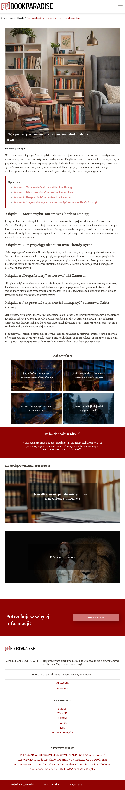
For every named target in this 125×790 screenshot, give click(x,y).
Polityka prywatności (22, 784)
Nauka (62, 723)
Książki (20, 18)
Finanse (62, 713)
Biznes (62, 709)
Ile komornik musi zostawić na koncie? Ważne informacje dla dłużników (62, 764)
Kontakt (62, 688)
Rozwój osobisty (62, 732)
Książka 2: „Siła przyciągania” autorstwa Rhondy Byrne (44, 192)
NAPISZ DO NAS (96, 617)
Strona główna (8, 18)
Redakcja (62, 683)
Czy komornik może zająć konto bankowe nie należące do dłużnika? (62, 760)
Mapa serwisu (52, 784)
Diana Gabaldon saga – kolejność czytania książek (62, 769)
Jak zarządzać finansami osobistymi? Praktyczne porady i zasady (62, 755)
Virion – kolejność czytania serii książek (36, 408)
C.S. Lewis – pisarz (62, 557)
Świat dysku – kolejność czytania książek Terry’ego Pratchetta (36, 375)
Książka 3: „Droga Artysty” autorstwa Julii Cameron (42, 197)
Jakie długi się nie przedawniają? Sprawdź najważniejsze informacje (62, 496)
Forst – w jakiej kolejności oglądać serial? (88, 408)
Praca (62, 727)
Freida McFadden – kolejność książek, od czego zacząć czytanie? (88, 375)
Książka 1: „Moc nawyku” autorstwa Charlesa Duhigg (43, 187)
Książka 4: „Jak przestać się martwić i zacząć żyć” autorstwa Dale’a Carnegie (56, 202)
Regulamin (76, 784)
